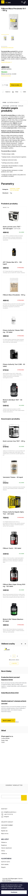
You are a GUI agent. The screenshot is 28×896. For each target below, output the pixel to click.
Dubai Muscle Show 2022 (10, 693)
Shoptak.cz (19, 881)
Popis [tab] (4, 102)
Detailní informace (5, 62)
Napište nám (4, 830)
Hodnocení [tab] (13, 106)
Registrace (4, 845)
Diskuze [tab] (20, 106)
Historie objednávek (6, 848)
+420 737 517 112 (8, 814)
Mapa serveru (4, 833)
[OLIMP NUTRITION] (7, 649)
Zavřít (10, 90)
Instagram (6, 816)
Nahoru (14, 663)
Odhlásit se (4, 853)
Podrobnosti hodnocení (7, 47)
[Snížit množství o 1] (3, 85)
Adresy (3, 850)
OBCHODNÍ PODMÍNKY (7, 825)
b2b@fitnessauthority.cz (10, 812)
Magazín (3, 867)
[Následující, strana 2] (14, 656)
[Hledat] (22, 1)
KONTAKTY (4, 828)
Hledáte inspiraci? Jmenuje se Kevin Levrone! (13, 702)
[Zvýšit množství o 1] (7, 85)
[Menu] (2, 1)
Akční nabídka (4, 864)
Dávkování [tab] (6, 106)
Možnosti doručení (6, 75)
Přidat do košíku (15, 85)
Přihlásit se (24, 797)
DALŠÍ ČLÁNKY (7, 720)
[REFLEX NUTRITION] (21, 649)
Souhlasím (14, 892)
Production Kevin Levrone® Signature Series (10, 678)
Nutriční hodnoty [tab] (13, 102)
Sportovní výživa (5, 861)
